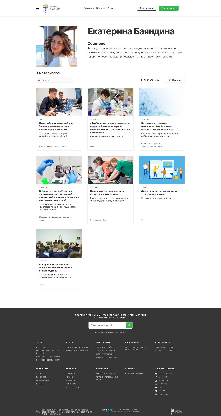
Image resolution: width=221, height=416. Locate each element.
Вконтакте (163, 384)
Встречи (100, 8)
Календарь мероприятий (77, 351)
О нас (110, 8)
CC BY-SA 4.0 (56, 414)
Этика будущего (148, 146)
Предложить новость (105, 373)
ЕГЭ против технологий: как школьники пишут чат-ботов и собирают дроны (55, 267)
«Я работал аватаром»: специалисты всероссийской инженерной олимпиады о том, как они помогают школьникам (110, 128)
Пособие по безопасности (48, 360)
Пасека (39, 384)
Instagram (163, 380)
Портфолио (71, 384)
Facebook (163, 377)
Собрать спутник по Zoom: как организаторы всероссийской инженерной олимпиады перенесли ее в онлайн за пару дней (59, 196)
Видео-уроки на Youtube (77, 347)
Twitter (162, 391)
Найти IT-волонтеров (105, 354)
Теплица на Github (163, 351)
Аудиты (39, 373)
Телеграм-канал (166, 373)
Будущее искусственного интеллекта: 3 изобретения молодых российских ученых (157, 126)
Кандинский (42, 377)
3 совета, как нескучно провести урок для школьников (159, 192)
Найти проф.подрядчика (107, 358)
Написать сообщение (135, 373)
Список (160, 146)
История (42, 220)
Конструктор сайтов (105, 347)
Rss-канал (163, 394)
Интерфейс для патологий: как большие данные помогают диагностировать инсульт (56, 126)
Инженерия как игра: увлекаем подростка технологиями (107, 192)
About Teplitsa (72, 387)
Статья (105, 220)
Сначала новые (152, 79)
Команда (70, 377)
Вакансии (70, 380)
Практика (89, 8)
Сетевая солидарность (150, 143)
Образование (44, 217)
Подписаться (168, 8)
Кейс (65, 146)
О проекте (70, 373)
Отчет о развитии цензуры (48, 356)
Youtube (162, 387)
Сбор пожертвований (105, 351)
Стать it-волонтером (164, 347)
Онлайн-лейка (42, 380)
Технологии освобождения (50, 146)
